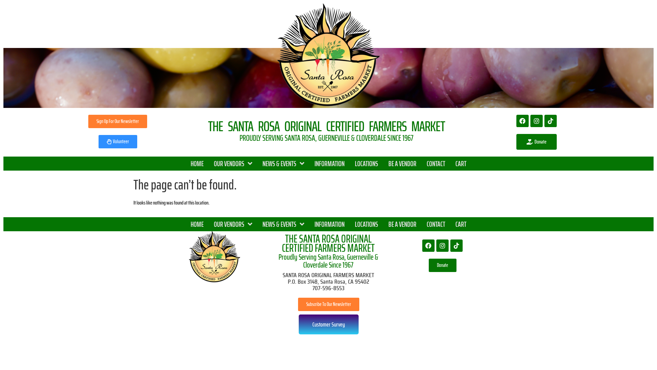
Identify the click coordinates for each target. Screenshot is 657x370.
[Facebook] (522, 121)
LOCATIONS (366, 163)
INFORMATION (329, 163)
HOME (197, 163)
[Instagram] (536, 121)
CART (460, 163)
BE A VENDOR (402, 163)
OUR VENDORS (229, 163)
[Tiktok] (550, 121)
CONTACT (436, 163)
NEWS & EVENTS (279, 163)
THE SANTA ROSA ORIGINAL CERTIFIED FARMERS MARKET (328, 243)
